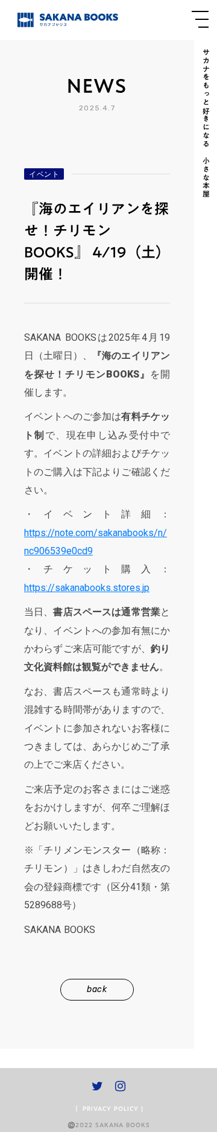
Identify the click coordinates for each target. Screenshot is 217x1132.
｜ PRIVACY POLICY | (108, 1108)
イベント (44, 174)
